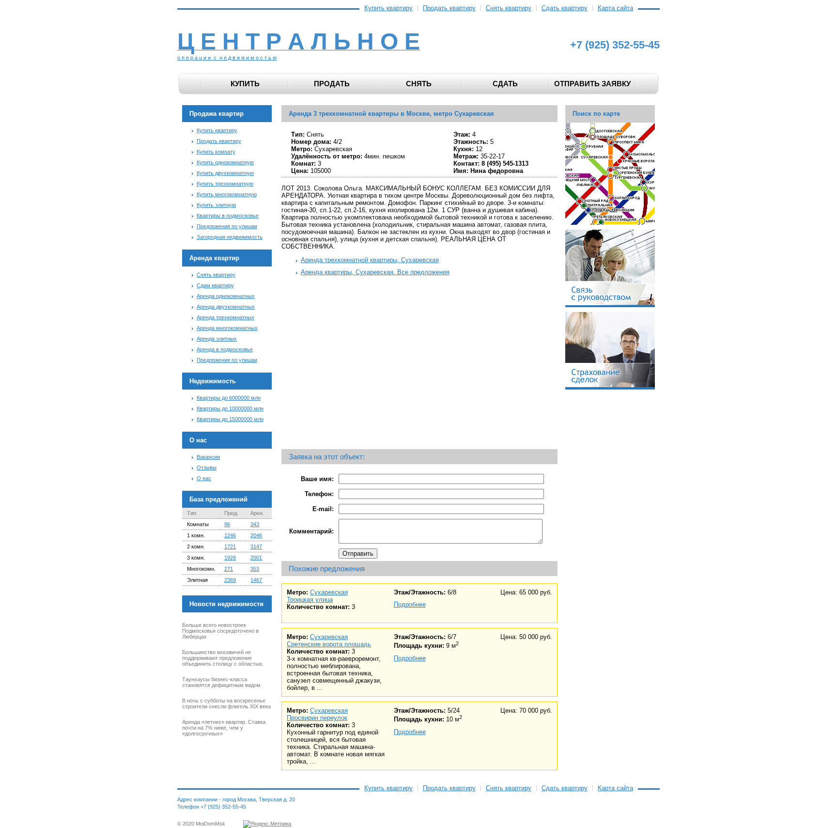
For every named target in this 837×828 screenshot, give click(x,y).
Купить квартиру (388, 8)
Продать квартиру (449, 8)
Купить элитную (216, 205)
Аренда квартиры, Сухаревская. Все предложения (375, 272)
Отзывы (207, 467)
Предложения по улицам (227, 226)
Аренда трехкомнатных (225, 317)
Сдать (505, 83)
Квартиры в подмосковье (228, 216)
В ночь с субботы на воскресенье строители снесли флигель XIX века (226, 703)
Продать (332, 83)
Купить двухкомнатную (225, 173)
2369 (230, 580)
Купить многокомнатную (227, 194)
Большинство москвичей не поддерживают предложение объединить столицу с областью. (223, 658)
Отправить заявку (592, 83)
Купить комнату (216, 152)
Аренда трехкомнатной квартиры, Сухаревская (370, 260)
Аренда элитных (217, 339)
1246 (230, 535)
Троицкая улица (310, 599)
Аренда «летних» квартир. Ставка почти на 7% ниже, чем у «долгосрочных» (223, 727)
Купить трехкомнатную (225, 184)
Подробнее (410, 604)
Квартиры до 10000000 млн (230, 408)
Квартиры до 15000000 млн (230, 419)
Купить (245, 83)
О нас (204, 478)
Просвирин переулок (317, 717)
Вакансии (208, 457)
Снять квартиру (508, 8)
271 (228, 569)
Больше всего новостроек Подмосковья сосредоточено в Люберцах (220, 631)
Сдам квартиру (215, 285)
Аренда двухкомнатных (226, 307)
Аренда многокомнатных (227, 328)
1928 (230, 558)
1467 (256, 580)
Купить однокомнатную (225, 162)
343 (254, 524)
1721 (230, 546)
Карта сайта (615, 8)
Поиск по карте (596, 113)
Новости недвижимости (226, 604)
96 (227, 524)
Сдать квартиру (565, 8)
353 (254, 569)
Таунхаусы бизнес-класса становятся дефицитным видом (221, 682)
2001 (256, 558)
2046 (256, 535)
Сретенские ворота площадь (329, 644)
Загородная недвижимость (230, 237)
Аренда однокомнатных (226, 296)
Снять (419, 83)
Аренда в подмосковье (225, 349)
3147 (256, 546)
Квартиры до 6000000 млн (229, 398)
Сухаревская (329, 592)
